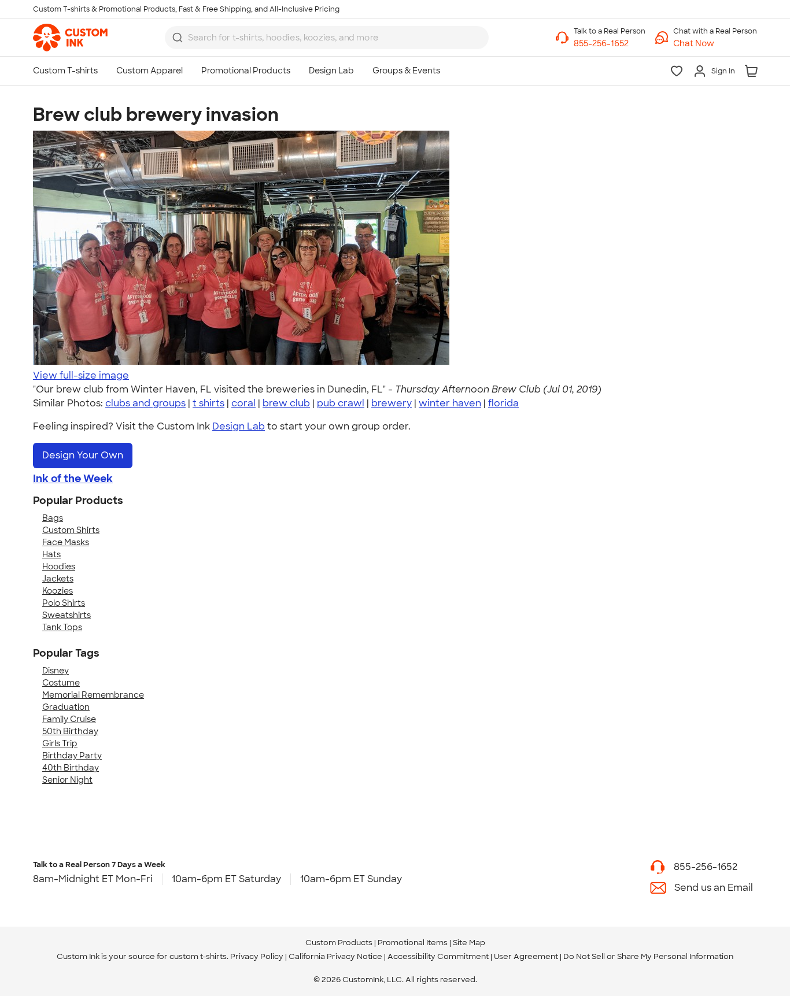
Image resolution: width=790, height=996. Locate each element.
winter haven (450, 403)
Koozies (57, 591)
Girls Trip (59, 743)
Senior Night (67, 780)
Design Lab (238, 426)
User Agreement (526, 956)
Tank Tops (62, 627)
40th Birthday (70, 767)
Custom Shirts (70, 530)
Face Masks (65, 542)
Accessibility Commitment (438, 956)
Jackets (57, 578)
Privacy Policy (256, 956)
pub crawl (340, 403)
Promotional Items (413, 942)
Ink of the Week (73, 479)
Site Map (469, 942)
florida (503, 403)
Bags (52, 518)
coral (243, 403)
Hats (51, 554)
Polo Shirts (63, 603)
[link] (70, 37)
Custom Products (338, 942)
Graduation (66, 707)
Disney (55, 670)
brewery (391, 403)
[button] (715, 44)
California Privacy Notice (335, 956)
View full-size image (81, 375)
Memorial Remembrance (93, 695)
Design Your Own (82, 455)
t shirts (208, 403)
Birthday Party (72, 755)
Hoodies (58, 566)
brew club (286, 403)
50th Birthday (70, 731)
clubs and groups (145, 403)
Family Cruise (69, 719)
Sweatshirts (66, 615)
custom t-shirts (198, 956)
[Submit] (177, 37)
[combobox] (327, 37)
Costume (61, 682)
